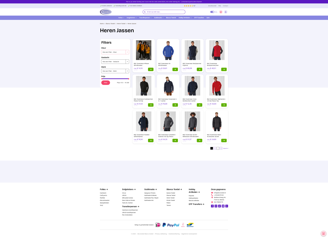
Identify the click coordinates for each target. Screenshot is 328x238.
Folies (103, 189)
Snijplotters (127, 189)
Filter (105, 82)
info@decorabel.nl (220, 193)
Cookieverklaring (174, 234)
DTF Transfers (195, 204)
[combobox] (115, 52)
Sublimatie (149, 189)
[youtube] (223, 206)
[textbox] (115, 52)
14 (220, 148)
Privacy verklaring (161, 234)
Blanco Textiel (110, 23)
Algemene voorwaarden (189, 234)
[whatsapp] (226, 206)
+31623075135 (219, 195)
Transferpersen (129, 206)
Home (102, 23)
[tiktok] (219, 206)
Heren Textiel (121, 23)
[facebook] (212, 206)
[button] (221, 12)
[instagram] (216, 206)
